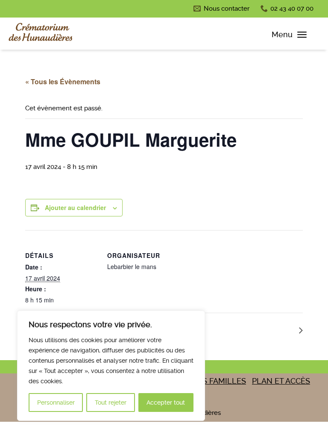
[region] (111, 366)
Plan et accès (281, 380)
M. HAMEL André (267, 330)
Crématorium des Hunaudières (40, 34)
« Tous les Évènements (62, 81)
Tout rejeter (110, 402)
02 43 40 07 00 (291, 8)
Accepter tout (165, 402)
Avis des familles (209, 380)
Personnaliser (56, 402)
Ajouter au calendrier (75, 207)
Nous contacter (226, 8)
